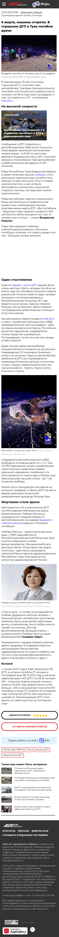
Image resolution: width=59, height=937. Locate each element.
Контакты (8, 831)
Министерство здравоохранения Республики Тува (25, 606)
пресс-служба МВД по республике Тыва (23, 76)
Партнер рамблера (28, 922)
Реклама (23, 831)
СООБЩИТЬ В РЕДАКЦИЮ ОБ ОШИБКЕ (25, 835)
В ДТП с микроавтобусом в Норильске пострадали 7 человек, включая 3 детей (33, 788)
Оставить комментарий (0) (29, 726)
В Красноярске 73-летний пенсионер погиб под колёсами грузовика (32, 798)
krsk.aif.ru (7, 100)
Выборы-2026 (40, 831)
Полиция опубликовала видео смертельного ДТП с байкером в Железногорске (29, 770)
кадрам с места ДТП (24, 285)
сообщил (40, 174)
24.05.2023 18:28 (9, 12)
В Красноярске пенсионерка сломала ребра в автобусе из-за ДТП (32, 808)
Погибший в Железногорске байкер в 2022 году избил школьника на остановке (34, 779)
